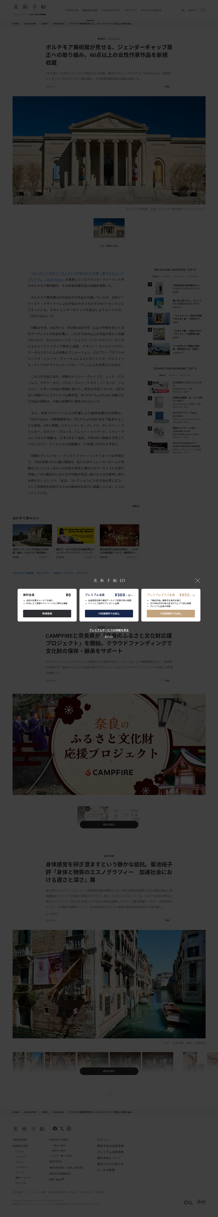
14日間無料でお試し (109, 613)
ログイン (109, 636)
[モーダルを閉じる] (197, 580)
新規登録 (47, 613)
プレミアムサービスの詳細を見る (109, 630)
